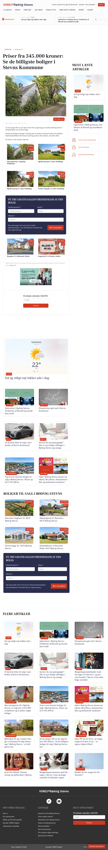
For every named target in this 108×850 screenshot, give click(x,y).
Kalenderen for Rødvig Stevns (49, 820)
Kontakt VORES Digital (11, 823)
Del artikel (57, 119)
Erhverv (27, 10)
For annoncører (8, 817)
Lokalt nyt (51, 10)
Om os (5, 813)
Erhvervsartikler (44, 826)
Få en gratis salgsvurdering (48, 832)
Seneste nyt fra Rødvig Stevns (49, 813)
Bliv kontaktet (55, 227)
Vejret (90, 10)
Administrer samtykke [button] (11, 826)
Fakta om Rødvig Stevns (47, 823)
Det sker (39, 10)
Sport (81, 10)
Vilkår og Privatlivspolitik (12, 820)
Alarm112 (7, 10)
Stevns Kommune (44, 829)
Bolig (17, 10)
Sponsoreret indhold (45, 836)
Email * (40, 207)
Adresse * (11, 216)
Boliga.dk (13, 265)
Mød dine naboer (67, 10)
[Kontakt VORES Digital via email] (59, 801)
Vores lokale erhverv (45, 817)
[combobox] (9, 220)
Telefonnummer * (14, 207)
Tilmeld (101, 5)
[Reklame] (36, 276)
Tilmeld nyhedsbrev (96, 846)
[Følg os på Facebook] (48, 801)
